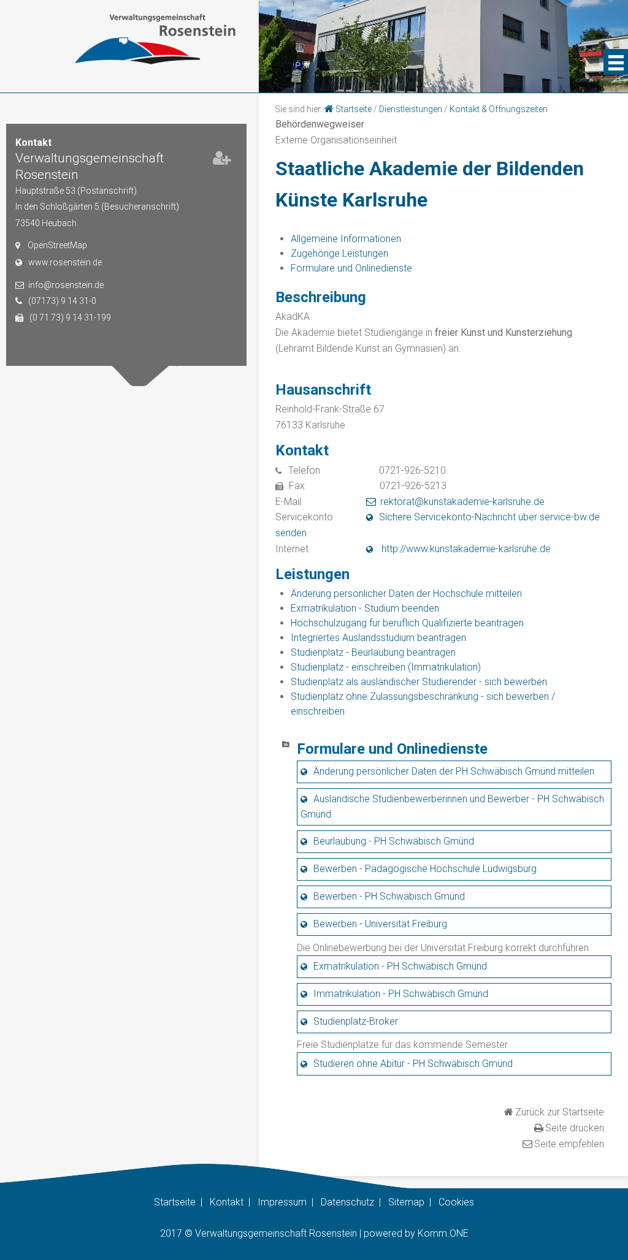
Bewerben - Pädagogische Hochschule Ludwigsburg (425, 869)
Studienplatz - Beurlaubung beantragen (373, 652)
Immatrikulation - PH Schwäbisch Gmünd (400, 994)
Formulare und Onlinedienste (351, 268)
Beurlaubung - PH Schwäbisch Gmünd (393, 841)
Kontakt (226, 1202)
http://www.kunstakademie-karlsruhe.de (465, 549)
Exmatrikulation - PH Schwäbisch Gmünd (400, 966)
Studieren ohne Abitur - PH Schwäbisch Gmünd (413, 1063)
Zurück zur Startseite (559, 1112)
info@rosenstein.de (66, 285)
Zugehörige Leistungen (339, 253)
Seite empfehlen (569, 1144)
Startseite (353, 109)
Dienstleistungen (410, 109)
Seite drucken (574, 1128)
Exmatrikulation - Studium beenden (365, 608)
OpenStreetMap (57, 245)
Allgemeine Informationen (346, 239)
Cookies (456, 1202)
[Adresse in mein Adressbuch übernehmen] (222, 160)
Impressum (282, 1202)
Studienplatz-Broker (355, 1021)
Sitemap (406, 1202)
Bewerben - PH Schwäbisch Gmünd (389, 896)
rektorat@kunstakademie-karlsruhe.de (462, 501)
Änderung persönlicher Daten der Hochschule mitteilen (406, 593)
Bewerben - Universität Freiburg (380, 924)
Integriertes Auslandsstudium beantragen (378, 637)
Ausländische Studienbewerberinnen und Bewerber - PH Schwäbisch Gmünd (452, 806)
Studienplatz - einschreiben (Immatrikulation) (386, 667)
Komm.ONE (443, 1233)
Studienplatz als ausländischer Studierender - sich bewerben (419, 682)
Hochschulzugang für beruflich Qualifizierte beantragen (407, 623)
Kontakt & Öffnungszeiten (499, 109)
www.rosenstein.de (65, 262)
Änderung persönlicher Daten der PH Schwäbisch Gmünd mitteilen (453, 771)
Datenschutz (347, 1202)
